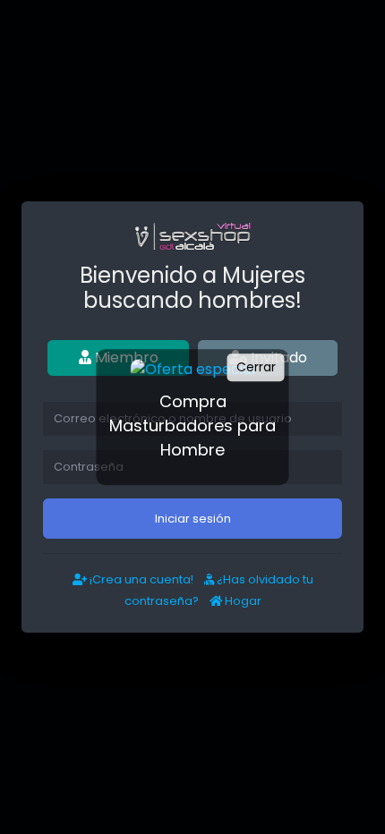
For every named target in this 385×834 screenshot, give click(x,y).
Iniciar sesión (193, 518)
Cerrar (256, 367)
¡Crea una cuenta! (140, 579)
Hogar (241, 600)
